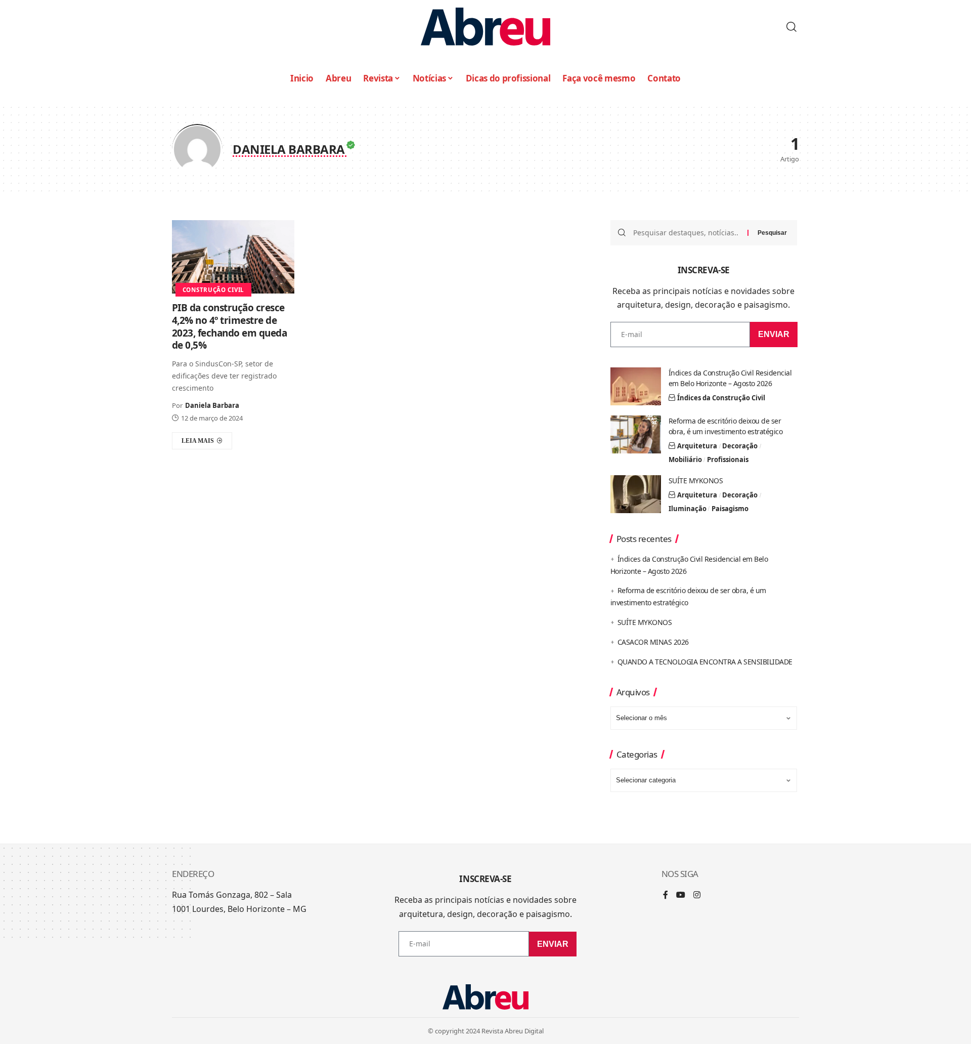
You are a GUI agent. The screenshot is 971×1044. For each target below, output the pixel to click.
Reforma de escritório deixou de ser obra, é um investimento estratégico (726, 426)
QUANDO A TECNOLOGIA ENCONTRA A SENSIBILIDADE (704, 661)
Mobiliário (685, 459)
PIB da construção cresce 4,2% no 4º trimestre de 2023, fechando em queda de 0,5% (229, 326)
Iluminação (688, 508)
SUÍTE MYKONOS (696, 480)
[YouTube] (681, 895)
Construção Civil (213, 290)
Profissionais (727, 459)
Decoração (740, 445)
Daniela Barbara (212, 405)
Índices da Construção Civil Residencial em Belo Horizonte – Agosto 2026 (730, 378)
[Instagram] (697, 895)
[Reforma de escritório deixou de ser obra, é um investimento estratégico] (635, 434)
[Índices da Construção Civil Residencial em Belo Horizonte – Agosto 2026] (635, 386)
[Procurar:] (686, 232)
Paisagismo (730, 508)
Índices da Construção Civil (721, 397)
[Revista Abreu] (485, 27)
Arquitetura (697, 445)
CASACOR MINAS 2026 (653, 642)
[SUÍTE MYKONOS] (635, 494)
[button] (791, 26)
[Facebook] (665, 895)
